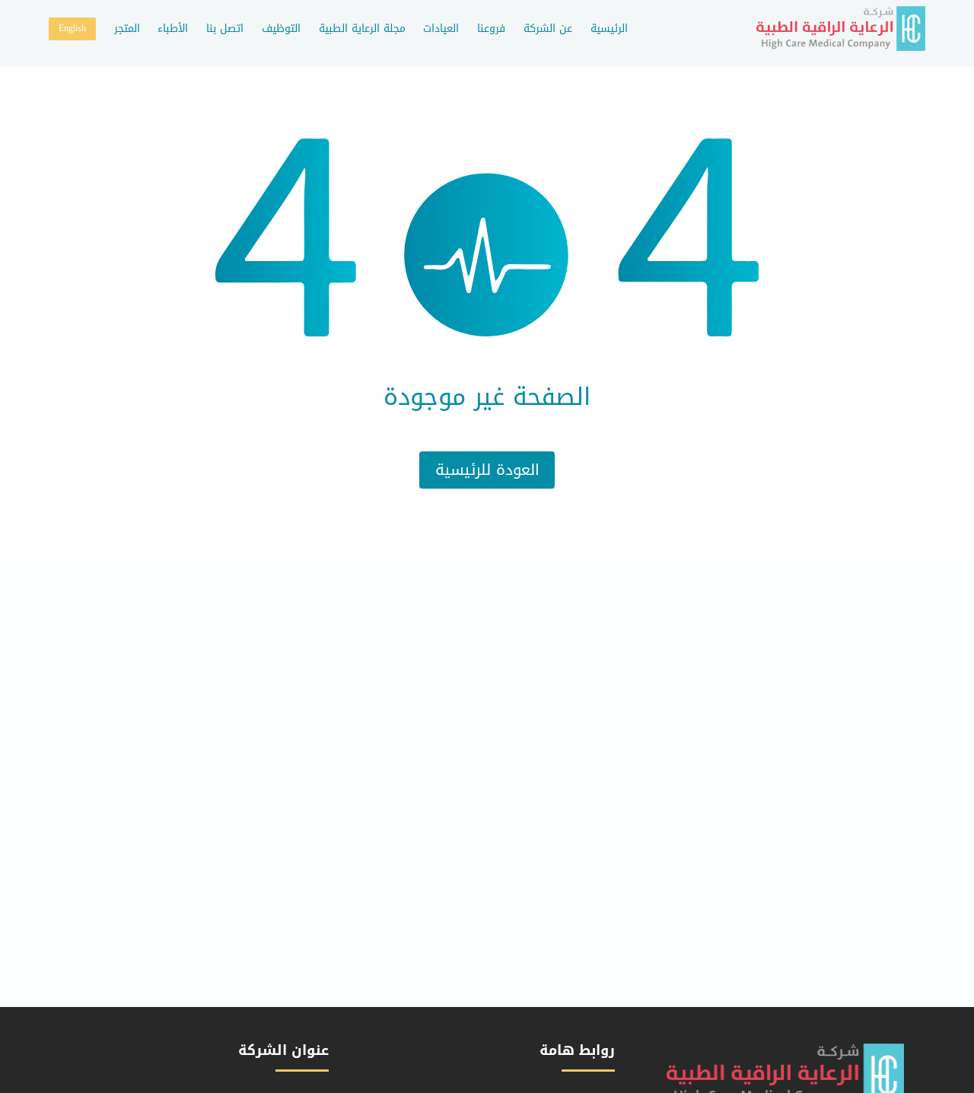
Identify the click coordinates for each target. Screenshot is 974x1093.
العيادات (441, 28)
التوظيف (281, 28)
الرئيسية (609, 28)
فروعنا (491, 28)
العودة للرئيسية (487, 470)
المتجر (127, 28)
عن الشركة (548, 28)
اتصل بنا (225, 28)
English (72, 28)
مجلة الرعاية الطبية (362, 28)
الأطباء (173, 28)
